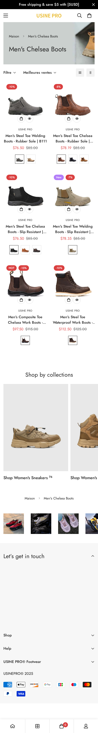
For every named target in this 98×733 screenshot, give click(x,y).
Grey (19, 159)
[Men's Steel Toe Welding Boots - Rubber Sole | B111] (25, 103)
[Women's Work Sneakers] (35, 427)
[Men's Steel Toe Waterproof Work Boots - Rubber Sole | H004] (73, 284)
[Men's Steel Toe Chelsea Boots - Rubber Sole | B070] (73, 103)
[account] (86, 726)
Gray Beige (72, 249)
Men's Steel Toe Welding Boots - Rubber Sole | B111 (25, 138)
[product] (12, 726)
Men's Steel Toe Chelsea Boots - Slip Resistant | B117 (25, 229)
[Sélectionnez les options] (21, 119)
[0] (89, 15)
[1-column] (80, 72)
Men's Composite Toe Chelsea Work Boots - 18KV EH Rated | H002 (25, 319)
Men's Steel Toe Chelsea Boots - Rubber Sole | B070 (72, 138)
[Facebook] (22, 621)
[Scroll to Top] (89, 708)
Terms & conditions (50, 609)
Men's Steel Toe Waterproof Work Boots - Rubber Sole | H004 (73, 319)
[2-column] (90, 72)
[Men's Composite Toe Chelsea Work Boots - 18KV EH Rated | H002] (25, 284)
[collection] (37, 726)
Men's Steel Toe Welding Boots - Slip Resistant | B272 (73, 229)
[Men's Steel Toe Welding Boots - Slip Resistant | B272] (73, 193)
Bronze (25, 249)
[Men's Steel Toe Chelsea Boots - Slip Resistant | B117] (25, 193)
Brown (31, 159)
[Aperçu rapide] (29, 119)
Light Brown (84, 159)
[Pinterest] (8, 621)
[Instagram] (35, 621)
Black (72, 159)
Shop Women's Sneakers (27, 478)
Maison (14, 36)
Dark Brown (61, 159)
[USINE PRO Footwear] (49, 15)
